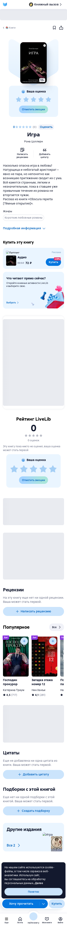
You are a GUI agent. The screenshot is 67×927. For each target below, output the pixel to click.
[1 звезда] (19, 100)
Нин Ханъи (38, 690)
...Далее (38, 883)
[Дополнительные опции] (43, 903)
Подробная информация (22, 228)
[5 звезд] (48, 100)
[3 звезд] (33, 100)
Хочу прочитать (21, 904)
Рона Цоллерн (33, 141)
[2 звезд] (26, 100)
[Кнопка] (24, 641)
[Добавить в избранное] (54, 28)
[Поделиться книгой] (61, 28)
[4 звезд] (41, 100)
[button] (33, 62)
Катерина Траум (13, 690)
